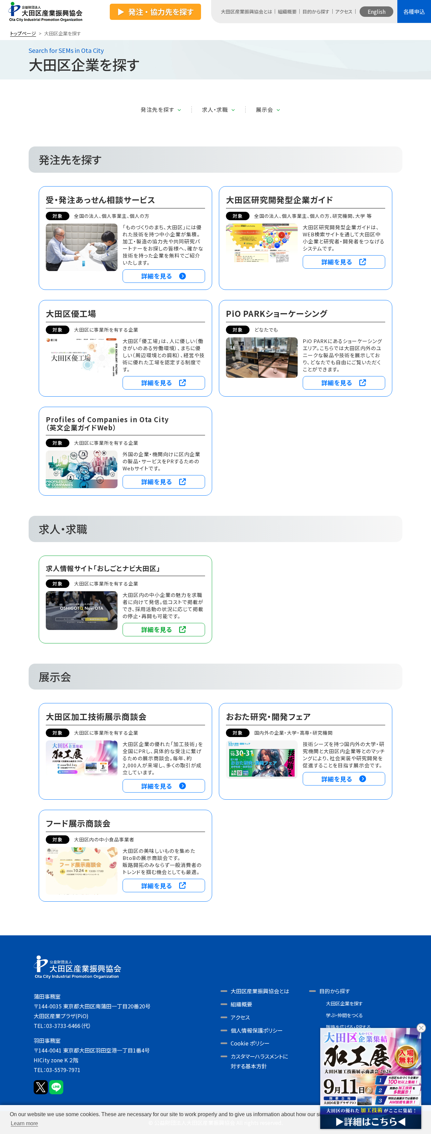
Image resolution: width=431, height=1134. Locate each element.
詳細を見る (156, 275)
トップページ (23, 33)
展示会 (264, 109)
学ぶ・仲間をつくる (344, 1015)
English (377, 11)
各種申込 (414, 11)
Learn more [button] (24, 1123)
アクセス (344, 11)
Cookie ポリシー (250, 1043)
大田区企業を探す (344, 1003)
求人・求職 (215, 109)
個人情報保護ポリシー (257, 1030)
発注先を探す (157, 109)
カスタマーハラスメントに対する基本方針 (259, 1061)
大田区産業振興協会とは (246, 11)
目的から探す (316, 11)
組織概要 (287, 11)
